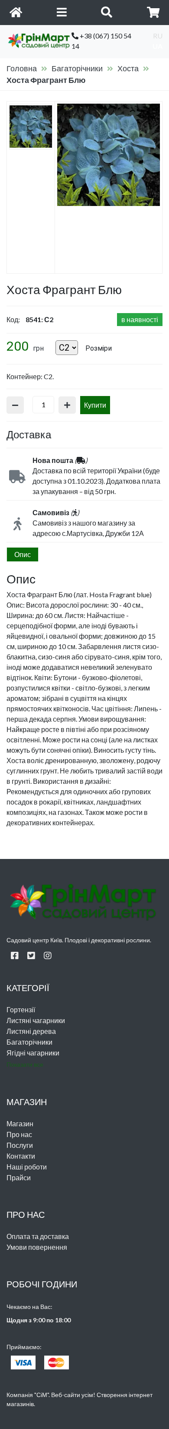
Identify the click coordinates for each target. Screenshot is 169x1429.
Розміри (98, 348)
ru (157, 36)
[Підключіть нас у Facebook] (15, 955)
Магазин (19, 1123)
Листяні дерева (31, 1031)
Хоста (128, 68)
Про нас (19, 1134)
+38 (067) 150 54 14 (101, 41)
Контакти (20, 1156)
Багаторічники (77, 68)
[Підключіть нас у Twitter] (31, 955)
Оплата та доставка (37, 1236)
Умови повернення (36, 1247)
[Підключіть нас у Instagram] (48, 955)
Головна (21, 68)
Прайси (18, 1177)
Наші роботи (26, 1167)
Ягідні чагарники (32, 1053)
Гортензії (20, 1009)
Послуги (19, 1145)
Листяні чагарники (35, 1020)
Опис (22, 554)
